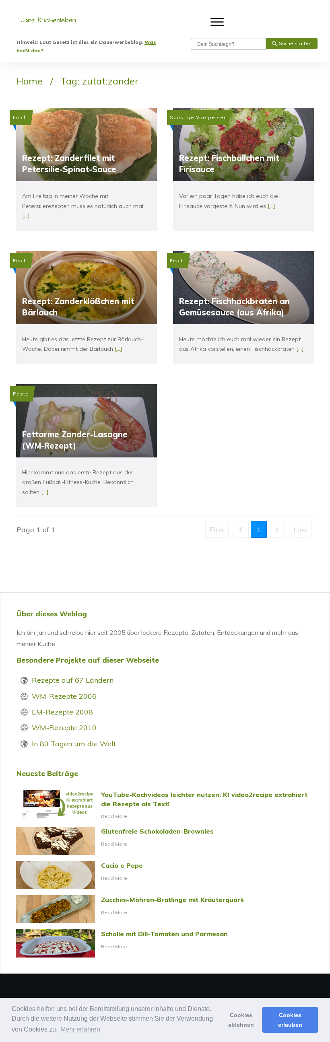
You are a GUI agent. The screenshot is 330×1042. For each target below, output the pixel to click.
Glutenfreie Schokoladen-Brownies (165, 841)
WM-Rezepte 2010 (64, 727)
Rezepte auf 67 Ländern (72, 680)
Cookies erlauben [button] (290, 1020)
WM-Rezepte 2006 (64, 696)
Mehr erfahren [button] (80, 1029)
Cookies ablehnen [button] (241, 1020)
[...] (26, 215)
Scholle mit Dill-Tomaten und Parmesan (165, 943)
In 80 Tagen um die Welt (74, 743)
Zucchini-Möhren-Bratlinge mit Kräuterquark (165, 909)
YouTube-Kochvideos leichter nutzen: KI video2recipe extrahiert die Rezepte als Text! (165, 805)
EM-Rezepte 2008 (62, 712)
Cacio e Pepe (165, 875)
